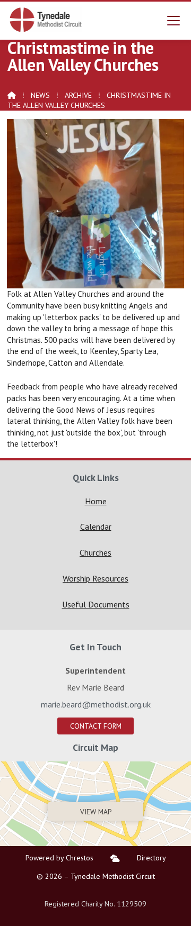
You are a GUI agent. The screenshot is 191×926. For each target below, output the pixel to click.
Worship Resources (95, 578)
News (40, 95)
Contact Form (95, 726)
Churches (95, 552)
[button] (173, 20)
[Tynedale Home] (46, 20)
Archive (78, 95)
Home (96, 501)
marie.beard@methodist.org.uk (96, 704)
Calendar (95, 526)
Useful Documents (95, 604)
